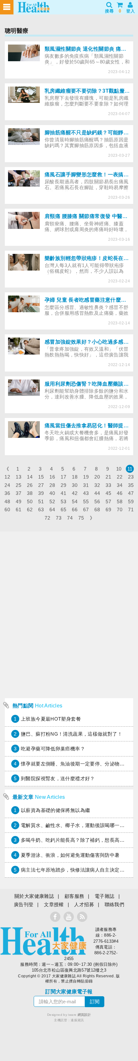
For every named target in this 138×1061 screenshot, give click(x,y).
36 (7, 493)
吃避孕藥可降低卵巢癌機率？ (53, 748)
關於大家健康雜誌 (34, 896)
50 (29, 501)
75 (81, 518)
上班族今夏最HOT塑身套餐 (51, 719)
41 (63, 493)
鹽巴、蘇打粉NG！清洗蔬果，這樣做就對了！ (71, 734)
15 (41, 477)
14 (29, 477)
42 (74, 493)
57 (108, 501)
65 (63, 509)
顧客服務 (74, 896)
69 (108, 509)
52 (52, 501)
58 (119, 501)
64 (52, 509)
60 (7, 509)
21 (108, 477)
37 (18, 493)
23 (131, 477)
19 (86, 477)
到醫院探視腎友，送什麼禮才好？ (58, 778)
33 (108, 485)
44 (97, 493)
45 (108, 493)
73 (58, 518)
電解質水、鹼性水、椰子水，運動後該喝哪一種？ (75, 825)
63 (41, 509)
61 (18, 509)
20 (97, 477)
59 (131, 501)
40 (52, 493)
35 (131, 485)
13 (18, 477)
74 (70, 518)
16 (52, 477)
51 (41, 501)
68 (97, 509)
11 (130, 469)
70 (119, 509)
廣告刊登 (24, 904)
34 (119, 485)
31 (86, 485)
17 (63, 477)
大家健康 (43, 941)
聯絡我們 (115, 904)
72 (47, 518)
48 (7, 501)
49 (18, 501)
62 (29, 509)
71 (131, 509)
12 (7, 477)
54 (74, 501)
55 (86, 501)
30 (74, 485)
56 (97, 501)
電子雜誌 (105, 896)
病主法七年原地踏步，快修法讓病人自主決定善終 (75, 870)
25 (18, 485)
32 (97, 485)
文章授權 (54, 904)
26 (29, 485)
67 (86, 509)
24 (7, 485)
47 (131, 493)
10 (119, 469)
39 (41, 493)
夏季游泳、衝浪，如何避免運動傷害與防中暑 (70, 855)
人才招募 (84, 904)
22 (119, 477)
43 (86, 493)
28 (52, 485)
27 (41, 485)
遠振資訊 (77, 1020)
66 (74, 509)
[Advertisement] (69, 655)
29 (63, 485)
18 (74, 477)
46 (119, 493)
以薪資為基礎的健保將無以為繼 (55, 810)
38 (29, 493)
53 (63, 501)
